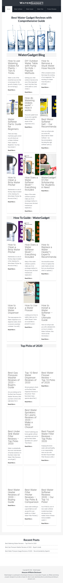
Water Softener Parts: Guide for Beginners (14, 124)
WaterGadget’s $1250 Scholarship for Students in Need (49, 182)
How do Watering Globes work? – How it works (29, 104)
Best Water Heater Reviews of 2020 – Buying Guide (14, 495)
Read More (11, 90)
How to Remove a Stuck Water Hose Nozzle (48, 64)
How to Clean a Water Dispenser (13, 309)
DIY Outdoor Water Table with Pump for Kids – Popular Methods (31, 66)
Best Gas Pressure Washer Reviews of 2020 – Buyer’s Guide (14, 380)
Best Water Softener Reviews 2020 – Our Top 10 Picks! (47, 495)
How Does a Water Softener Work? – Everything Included (31, 183)
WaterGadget (31, 3)
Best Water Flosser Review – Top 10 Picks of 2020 (48, 377)
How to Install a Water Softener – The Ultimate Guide (47, 312)
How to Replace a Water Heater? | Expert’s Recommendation (50, 250)
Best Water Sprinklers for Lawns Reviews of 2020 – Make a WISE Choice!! (31, 419)
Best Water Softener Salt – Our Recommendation (50, 123)
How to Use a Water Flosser (31, 308)
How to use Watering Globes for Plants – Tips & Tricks (14, 66)
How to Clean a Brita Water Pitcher (14, 181)
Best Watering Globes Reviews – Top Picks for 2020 (20, 543)
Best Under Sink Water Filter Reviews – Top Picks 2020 (14, 437)
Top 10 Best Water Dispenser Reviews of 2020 (31, 377)
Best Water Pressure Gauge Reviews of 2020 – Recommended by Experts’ (27, 551)
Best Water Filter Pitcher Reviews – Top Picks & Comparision (31, 495)
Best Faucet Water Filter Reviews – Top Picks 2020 (47, 436)
